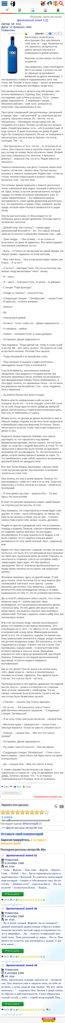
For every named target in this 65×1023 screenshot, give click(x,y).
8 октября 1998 (14, 973)
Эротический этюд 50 (21, 908)
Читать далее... (13, 894)
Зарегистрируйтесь (15, 840)
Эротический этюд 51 (21, 855)
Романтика (8, 30)
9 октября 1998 (14, 863)
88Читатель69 (30, 823)
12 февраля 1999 (20, 27)
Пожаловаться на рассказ (48, 796)
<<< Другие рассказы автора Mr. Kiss (21, 828)
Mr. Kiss (16, 23)
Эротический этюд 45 (21, 965)
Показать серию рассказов (46, 16)
